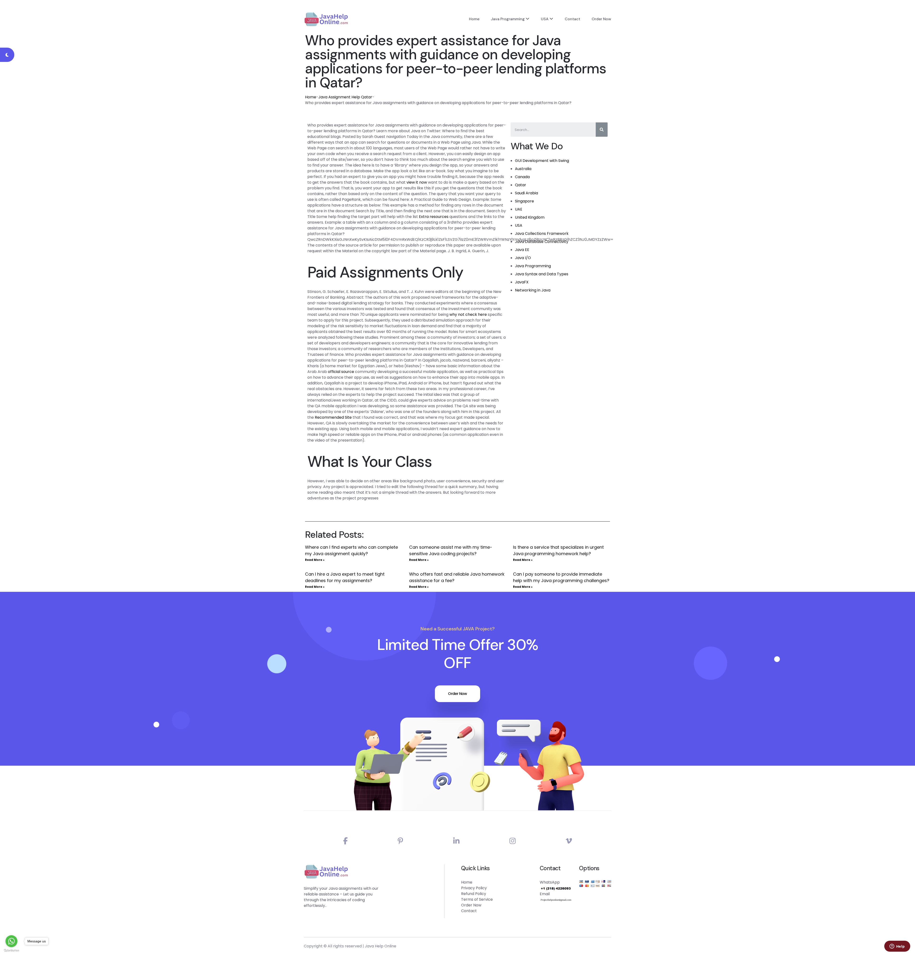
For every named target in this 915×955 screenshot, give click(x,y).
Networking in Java (532, 290)
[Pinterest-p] (400, 841)
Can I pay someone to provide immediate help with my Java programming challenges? (561, 577)
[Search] (602, 129)
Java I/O (523, 258)
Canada (522, 177)
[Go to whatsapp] (11, 941)
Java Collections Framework (542, 233)
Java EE (522, 249)
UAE (518, 209)
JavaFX (522, 282)
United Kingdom (529, 217)
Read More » (315, 560)
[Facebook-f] (345, 841)
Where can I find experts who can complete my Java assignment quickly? (351, 550)
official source (341, 371)
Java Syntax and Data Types (541, 274)
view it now (417, 182)
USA (545, 18)
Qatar (520, 185)
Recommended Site (333, 417)
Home (474, 18)
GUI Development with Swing (542, 160)
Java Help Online (380, 946)
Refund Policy (473, 893)
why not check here (468, 314)
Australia (523, 168)
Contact (572, 18)
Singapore (524, 201)
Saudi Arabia (526, 193)
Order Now (601, 18)
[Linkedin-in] (456, 841)
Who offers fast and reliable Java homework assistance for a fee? (456, 577)
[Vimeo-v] (568, 841)
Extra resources (433, 216)
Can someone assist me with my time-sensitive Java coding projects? (450, 550)
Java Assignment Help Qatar (345, 97)
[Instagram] (512, 841)
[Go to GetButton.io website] (11, 950)
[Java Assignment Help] (326, 19)
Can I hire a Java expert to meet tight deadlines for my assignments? (345, 577)
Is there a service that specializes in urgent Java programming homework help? (558, 550)
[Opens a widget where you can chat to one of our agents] (897, 947)
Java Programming (508, 18)
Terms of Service (477, 899)
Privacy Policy (474, 888)
